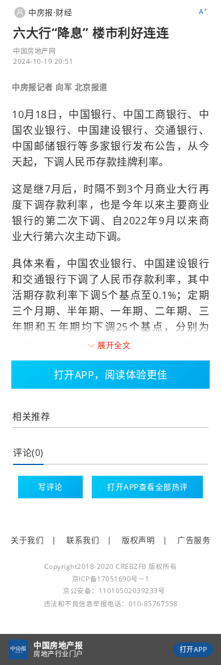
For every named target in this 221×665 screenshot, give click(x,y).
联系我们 (82, 539)
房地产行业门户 (58, 654)
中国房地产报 (58, 645)
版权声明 (138, 539)
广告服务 (193, 539)
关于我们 (27, 539)
